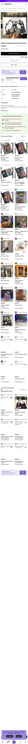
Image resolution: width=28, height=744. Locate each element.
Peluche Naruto (5, 256)
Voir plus (23, 136)
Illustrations (4, 10)
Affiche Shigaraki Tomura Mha (19, 462)
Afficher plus (4, 110)
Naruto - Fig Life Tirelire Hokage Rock (7, 232)
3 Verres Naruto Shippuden (19, 281)
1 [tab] (14, 39)
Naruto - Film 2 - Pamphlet (19, 158)
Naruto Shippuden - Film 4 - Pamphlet (20, 183)
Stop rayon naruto (20, 379)
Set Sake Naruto (5, 280)
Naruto (10, 10)
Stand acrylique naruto (5, 305)
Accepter (9, 736)
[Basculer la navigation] (2, 4)
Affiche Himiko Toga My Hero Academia (7, 437)
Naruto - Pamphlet (6, 182)
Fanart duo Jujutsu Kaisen (20, 413)
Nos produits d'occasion (11, 8)
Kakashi (15, 10)
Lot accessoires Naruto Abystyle (7, 355)
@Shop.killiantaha (12, 78)
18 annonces (9, 80)
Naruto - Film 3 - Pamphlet (5, 158)
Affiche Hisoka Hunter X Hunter (7, 462)
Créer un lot (22, 72)
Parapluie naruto (19, 256)
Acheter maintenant (14, 53)
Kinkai (8, 4)
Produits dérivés (21, 8)
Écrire (23, 78)
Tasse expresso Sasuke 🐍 (21, 355)
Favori (15, 65)
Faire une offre (14, 61)
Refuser (19, 736)
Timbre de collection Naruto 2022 (20, 207)
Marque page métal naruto (20, 330)
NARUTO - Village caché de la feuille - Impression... (21, 232)
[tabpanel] (14, 25)
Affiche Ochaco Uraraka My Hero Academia (19, 437)
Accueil (2, 8)
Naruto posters (5, 329)
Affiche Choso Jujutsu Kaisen (7, 413)
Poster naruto (18, 305)
